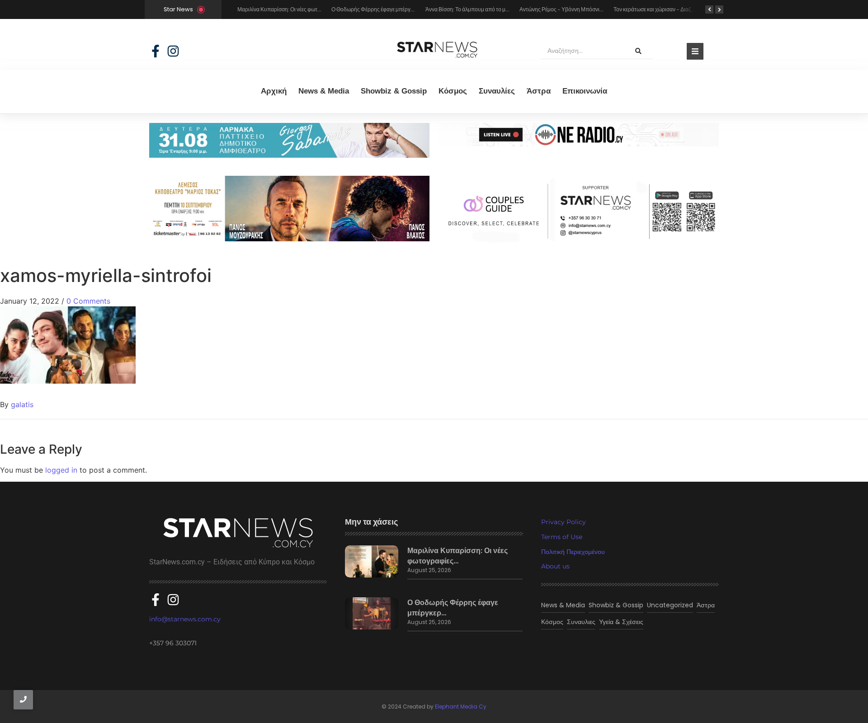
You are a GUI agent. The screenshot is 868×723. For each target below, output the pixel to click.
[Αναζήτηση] (638, 51)
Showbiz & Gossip (394, 91)
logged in (61, 469)
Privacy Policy (563, 522)
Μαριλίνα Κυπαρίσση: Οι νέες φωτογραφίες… (457, 555)
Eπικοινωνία (584, 91)
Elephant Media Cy (460, 706)
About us (555, 566)
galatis (22, 404)
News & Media (323, 91)
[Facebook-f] (155, 51)
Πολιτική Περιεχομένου (573, 552)
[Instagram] (173, 51)
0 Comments (88, 300)
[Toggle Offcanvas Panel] (695, 51)
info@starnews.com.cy (185, 619)
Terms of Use (561, 537)
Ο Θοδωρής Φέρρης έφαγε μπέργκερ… (452, 607)
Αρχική (274, 91)
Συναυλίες (497, 91)
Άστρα (539, 91)
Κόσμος (453, 91)
